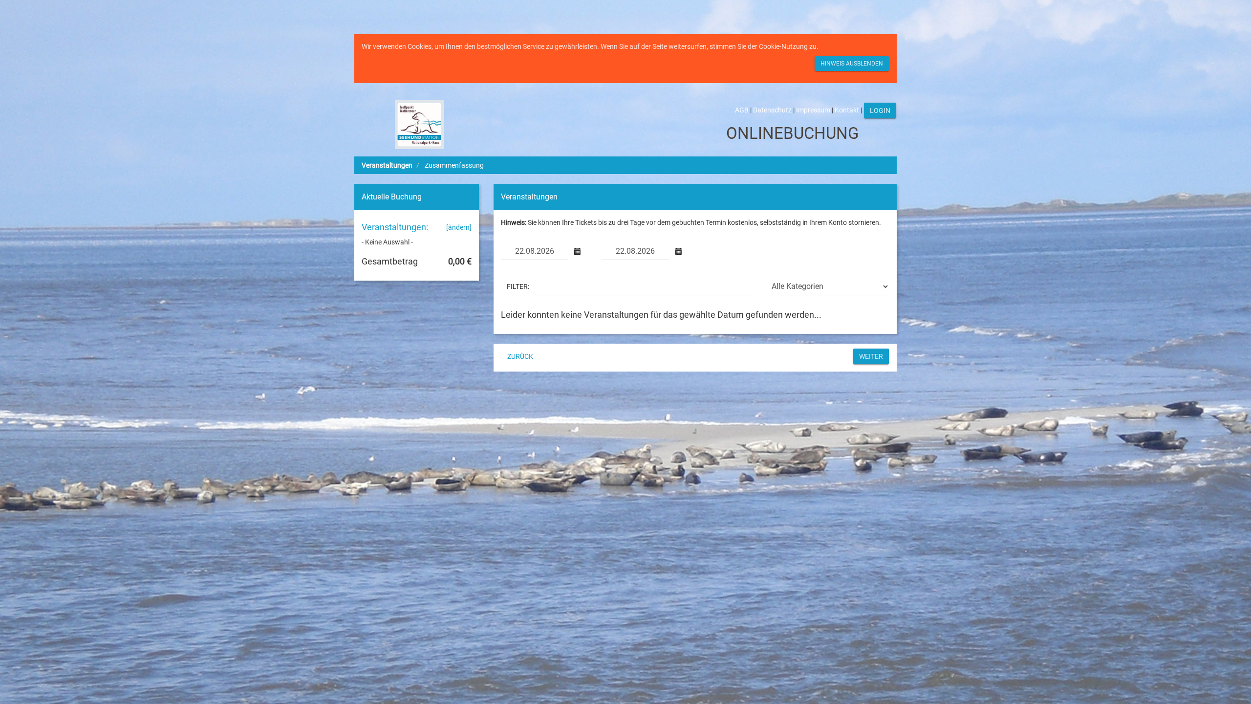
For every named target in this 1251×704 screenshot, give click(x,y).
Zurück (520, 356)
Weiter (871, 356)
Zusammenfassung (454, 165)
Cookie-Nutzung (783, 46)
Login (880, 110)
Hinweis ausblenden (851, 63)
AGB (742, 110)
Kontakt (847, 110)
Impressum (813, 110)
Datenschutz (772, 110)
